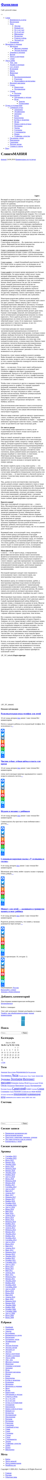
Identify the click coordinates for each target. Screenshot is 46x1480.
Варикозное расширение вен (16, 1133)
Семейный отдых (16, 108)
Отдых (41, 1083)
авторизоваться (7, 1003)
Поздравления (19, 89)
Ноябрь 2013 (10, 1224)
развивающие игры (11, 1097)
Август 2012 (10, 1242)
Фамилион (9, 4)
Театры (17, 128)
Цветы (12, 71)
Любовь (21, 1083)
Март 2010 (9, 1299)
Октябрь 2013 (10, 1226)
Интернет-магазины (17, 83)
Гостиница (6, 1075)
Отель (4, 1085)
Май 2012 (9, 1246)
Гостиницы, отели (17, 138)
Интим (12, 54)
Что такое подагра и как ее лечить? (18, 1139)
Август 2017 (10, 1189)
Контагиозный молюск (14, 1135)
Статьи (12, 91)
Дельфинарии (19, 112)
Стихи (12, 85)
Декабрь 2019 (10, 1173)
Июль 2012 (9, 1244)
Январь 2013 (10, 1232)
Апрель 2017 (10, 1193)
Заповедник (39, 1076)
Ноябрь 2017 (10, 1185)
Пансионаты (14, 140)
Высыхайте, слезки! (8, 990)
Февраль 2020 (10, 1168)
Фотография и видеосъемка (24, 81)
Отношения (14, 42)
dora (18, 718)
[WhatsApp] (23, 749)
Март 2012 (9, 1250)
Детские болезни (20, 50)
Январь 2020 (10, 1171)
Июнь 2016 (9, 1209)
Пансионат (19, 1085)
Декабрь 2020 (10, 1164)
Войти (7, 1459)
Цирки (16, 134)
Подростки (18, 36)
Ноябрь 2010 (10, 1283)
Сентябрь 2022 (11, 1158)
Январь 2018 (10, 1183)
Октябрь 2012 (10, 1238)
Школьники (18, 34)
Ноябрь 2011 (10, 1258)
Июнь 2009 (9, 1317)
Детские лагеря (15, 144)
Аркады (22, 101)
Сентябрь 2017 (11, 1187)
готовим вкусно (26, 1091)
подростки (9, 1094)
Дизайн (33, 1075)
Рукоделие (18, 79)
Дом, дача (13, 63)
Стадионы (18, 130)
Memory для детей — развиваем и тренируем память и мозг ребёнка (22, 910)
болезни (17, 1091)
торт (34, 1097)
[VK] (23, 738)
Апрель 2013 (10, 1228)
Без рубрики (10, 1333)
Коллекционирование (22, 77)
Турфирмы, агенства (22, 136)
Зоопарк (16, 1079)
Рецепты (9, 1089)
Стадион (34, 1089)
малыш (38, 1091)
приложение (20, 1094)
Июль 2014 (9, 1217)
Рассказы (17, 93)
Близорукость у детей (13, 1141)
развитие (18, 1097)
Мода (7, 1388)
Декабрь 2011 (10, 1256)
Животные (14, 73)
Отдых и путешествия (13, 105)
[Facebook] (23, 731)
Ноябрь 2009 (10, 1307)
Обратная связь (11, 1477)
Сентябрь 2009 (11, 1311)
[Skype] (23, 752)
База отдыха (12, 1072)
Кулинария (14, 69)
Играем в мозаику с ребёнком (15, 811)
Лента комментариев (13, 1463)
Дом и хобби (10, 61)
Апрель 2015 (10, 1215)
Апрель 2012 (10, 1248)
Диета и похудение (17, 56)
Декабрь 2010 (10, 1281)
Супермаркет (5, 1091)
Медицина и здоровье (13, 44)
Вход (7, 148)
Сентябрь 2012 (11, 1240)
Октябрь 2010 (10, 1285)
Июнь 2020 (9, 1166)
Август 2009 (10, 1313)
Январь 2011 (10, 1279)
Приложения (15, 95)
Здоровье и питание (17, 52)
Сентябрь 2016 (11, 1205)
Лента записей (10, 1461)
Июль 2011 (9, 1266)
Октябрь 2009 (10, 1309)
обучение (3, 1094)
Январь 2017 (10, 1199)
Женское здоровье (21, 48)
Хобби (12, 75)
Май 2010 (9, 1295)
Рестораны (18, 126)
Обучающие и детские (22, 97)
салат (27, 1097)
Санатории (14, 142)
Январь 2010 (10, 1303)
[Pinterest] (23, 745)
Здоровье (5, 1079)
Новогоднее (18, 87)
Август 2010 (10, 1289)
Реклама (8, 1475)
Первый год (18, 28)
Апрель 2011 (10, 1273)
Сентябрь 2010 (11, 1287)
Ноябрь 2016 (10, 1201)
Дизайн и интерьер (17, 65)
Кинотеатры (19, 118)
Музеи (16, 122)
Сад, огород (14, 67)
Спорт (12, 59)
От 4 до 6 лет (19, 32)
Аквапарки (18, 110)
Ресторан (4, 1089)
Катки (16, 116)
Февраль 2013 (10, 1230)
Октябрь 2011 (10, 1260)
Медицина (14, 46)
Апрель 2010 (10, 1297)
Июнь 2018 (9, 1179)
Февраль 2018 (10, 1181)
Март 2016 (9, 1213)
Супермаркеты (20, 132)
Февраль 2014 (10, 1222)
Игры (16, 99)
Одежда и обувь (20, 38)
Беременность (22, 1072)
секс (30, 1097)
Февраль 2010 (10, 1301)
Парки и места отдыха (22, 124)
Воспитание (14, 22)
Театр (12, 1091)
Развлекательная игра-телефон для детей (21, 713)
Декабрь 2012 (10, 1234)
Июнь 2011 (9, 1268)
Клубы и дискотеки (21, 120)
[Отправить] (23, 756)
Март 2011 (9, 1275)
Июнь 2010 (9, 1293)
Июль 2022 (9, 1160)
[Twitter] (23, 734)
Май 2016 (9, 1211)
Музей (26, 1083)
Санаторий (19, 1088)
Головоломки (24, 103)
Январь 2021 (10, 1162)
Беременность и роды (18, 20)
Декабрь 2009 (10, 1305)
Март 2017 (9, 1195)
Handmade (9, 1327)
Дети (12, 24)
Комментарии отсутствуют (26, 159)
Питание (27, 1085)
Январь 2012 (10, 1254)
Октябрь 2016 (10, 1203)
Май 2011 (9, 1271)
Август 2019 (10, 1177)
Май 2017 (9, 1191)
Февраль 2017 (10, 1197)
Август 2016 (10, 1207)
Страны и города (16, 146)
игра (33, 1091)
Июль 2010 (9, 1291)
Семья (7, 18)
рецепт (23, 1097)
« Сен (3, 1062)
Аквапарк (4, 1072)
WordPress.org (10, 1465)
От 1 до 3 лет (19, 30)
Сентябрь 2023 (11, 1156)
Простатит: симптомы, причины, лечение (21, 1137)
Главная (8, 1473)
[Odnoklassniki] (23, 741)
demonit (4, 159)
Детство (17, 26)
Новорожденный (33, 1083)
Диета (29, 1075)
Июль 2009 (9, 1315)
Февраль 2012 (10, 1252)
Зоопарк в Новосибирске (10, 992)
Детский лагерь (23, 1075)
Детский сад (19, 40)
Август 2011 (10, 1264)
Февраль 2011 (10, 1277)
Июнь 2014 (9, 1219)
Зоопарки (18, 114)
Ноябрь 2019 (10, 1175)
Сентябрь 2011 (10, 1262)
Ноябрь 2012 (10, 1236)
